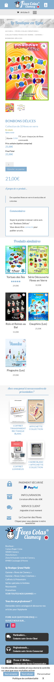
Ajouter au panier (16, 169)
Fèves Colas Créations (26, 31)
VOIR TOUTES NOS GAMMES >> (20, 593)
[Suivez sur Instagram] (13, 625)
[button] (44, 46)
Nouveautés (10, 586)
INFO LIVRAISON (31, 495)
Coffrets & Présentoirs (15, 579)
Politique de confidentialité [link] (25, 678)
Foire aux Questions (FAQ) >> (21, 617)
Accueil (9, 31)
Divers (38, 35)
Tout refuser (27, 674)
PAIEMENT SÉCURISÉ (31, 482)
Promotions (10, 590)
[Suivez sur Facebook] (7, 625)
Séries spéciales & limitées (17, 583)
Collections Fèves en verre (19, 35)
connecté (29, 227)
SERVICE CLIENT (30, 506)
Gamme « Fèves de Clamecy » (18, 572)
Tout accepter (11, 674)
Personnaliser (43, 674)
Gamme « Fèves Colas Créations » (20, 576)
